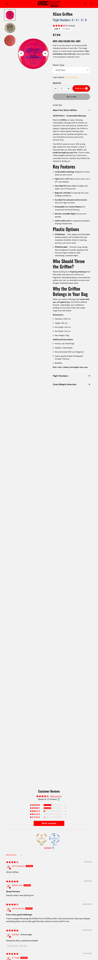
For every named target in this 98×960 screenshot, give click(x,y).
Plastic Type (58, 65)
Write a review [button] (49, 823)
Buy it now (71, 96)
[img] (12, 862)
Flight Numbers (60, 376)
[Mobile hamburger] (7, 4)
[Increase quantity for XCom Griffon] (68, 88)
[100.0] (54, 838)
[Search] (84, 4)
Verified (47, 847)
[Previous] (21, 53)
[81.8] (41, 838)
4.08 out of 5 (56, 796)
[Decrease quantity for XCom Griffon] (55, 88)
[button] (59, 25)
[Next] (45, 53)
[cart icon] (91, 4)
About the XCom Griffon (65, 110)
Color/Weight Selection (64, 384)
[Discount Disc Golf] (49, 4)
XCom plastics (71, 77)
